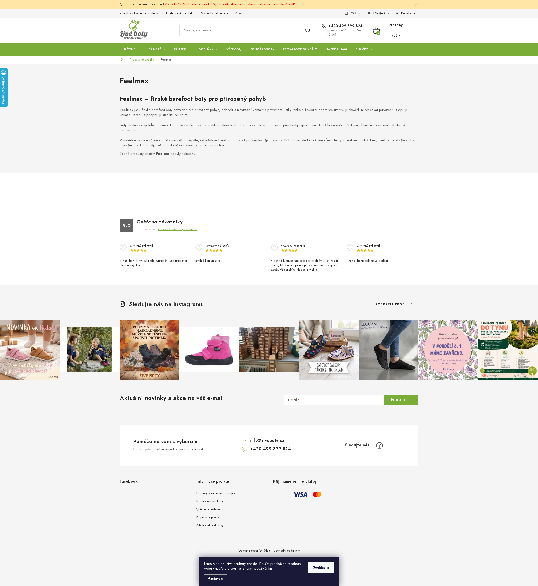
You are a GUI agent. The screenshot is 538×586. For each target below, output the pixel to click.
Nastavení (215, 578)
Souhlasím (321, 567)
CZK (353, 13)
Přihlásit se (401, 400)
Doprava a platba (207, 517)
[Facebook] (379, 445)
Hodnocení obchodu (180, 13)
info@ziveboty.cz (267, 440)
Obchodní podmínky (209, 525)
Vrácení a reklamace (214, 13)
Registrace (408, 13)
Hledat (308, 30)
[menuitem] (132, 49)
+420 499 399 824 (345, 26)
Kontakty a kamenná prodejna (139, 13)
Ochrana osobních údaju (254, 551)
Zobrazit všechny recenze (177, 229)
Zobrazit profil (392, 304)
